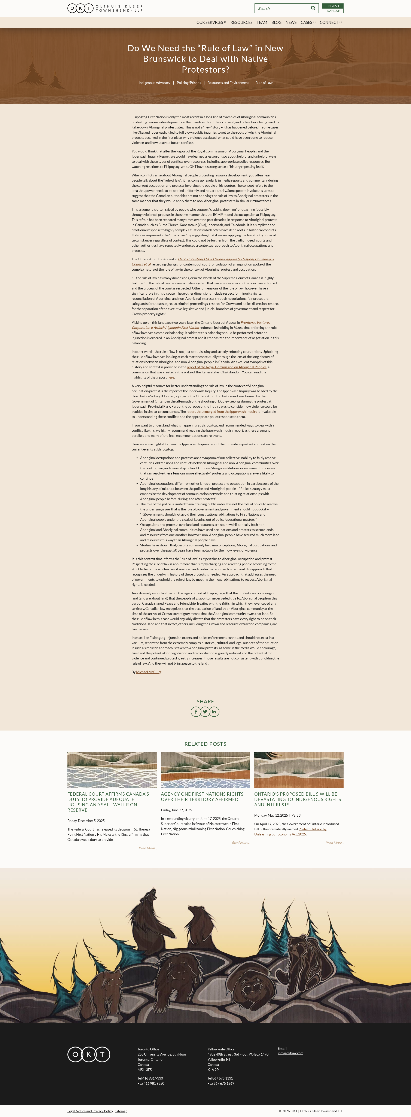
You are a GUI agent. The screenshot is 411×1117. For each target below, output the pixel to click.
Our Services (210, 22)
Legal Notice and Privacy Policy (90, 1111)
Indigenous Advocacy (154, 83)
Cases (306, 22)
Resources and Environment (228, 83)
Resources (242, 22)
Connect (329, 22)
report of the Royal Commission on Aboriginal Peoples (227, 367)
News (291, 22)
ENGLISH (333, 6)
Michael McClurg (148, 672)
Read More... (147, 848)
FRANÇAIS (333, 11)
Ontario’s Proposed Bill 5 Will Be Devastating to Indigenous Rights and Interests (297, 799)
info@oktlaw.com (290, 1053)
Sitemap (121, 1111)
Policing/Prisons (189, 83)
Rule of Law (264, 83)
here (170, 377)
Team (262, 22)
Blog (276, 22)
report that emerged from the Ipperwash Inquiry (221, 411)
